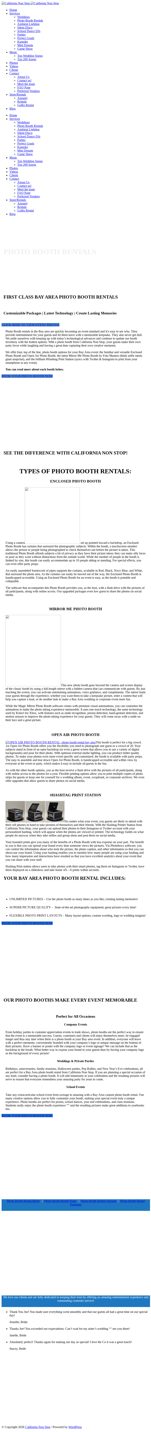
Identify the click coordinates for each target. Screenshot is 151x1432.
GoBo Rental (25, 105)
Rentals (22, 101)
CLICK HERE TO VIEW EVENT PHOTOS (30, 324)
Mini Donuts (25, 45)
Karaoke (22, 41)
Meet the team (26, 84)
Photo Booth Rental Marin (23, 1201)
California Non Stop (37, 1427)
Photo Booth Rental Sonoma (98, 1201)
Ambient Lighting (28, 24)
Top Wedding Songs (30, 55)
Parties (21, 34)
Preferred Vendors (28, 91)
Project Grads (25, 38)
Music (13, 52)
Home (13, 10)
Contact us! (24, 80)
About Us (23, 77)
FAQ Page (23, 87)
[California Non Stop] (30, 3)
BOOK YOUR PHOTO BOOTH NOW (27, 376)
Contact (14, 73)
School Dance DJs (28, 31)
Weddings (23, 17)
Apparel (22, 98)
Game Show (25, 48)
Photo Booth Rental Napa (60, 1201)
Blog (12, 108)
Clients (13, 70)
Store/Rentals (17, 94)
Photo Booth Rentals (30, 20)
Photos (13, 62)
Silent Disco (24, 27)
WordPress (75, 1427)
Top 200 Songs (26, 59)
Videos (13, 66)
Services (14, 13)
